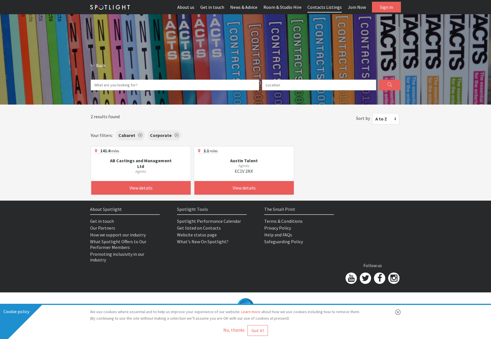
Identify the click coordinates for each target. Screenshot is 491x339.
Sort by (363, 118)
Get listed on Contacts (199, 228)
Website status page (197, 235)
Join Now (357, 7)
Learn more (251, 311)
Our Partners (102, 228)
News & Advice (243, 7)
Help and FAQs (278, 235)
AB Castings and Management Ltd (141, 163)
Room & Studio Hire (282, 7)
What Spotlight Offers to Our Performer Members (118, 244)
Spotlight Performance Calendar (209, 221)
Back (100, 65)
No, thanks (234, 330)
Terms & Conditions (283, 221)
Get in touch (212, 7)
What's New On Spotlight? (202, 241)
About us (185, 7)
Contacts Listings (324, 7)
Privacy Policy (277, 228)
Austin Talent (244, 160)
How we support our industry (118, 235)
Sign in (386, 7)
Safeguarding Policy (283, 241)
